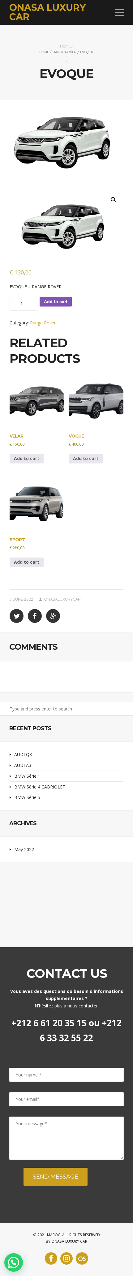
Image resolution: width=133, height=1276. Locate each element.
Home (65, 46)
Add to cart (55, 301)
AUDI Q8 (23, 754)
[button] (113, 199)
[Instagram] (66, 1258)
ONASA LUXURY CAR (47, 12)
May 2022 (24, 849)
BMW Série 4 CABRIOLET (39, 787)
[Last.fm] (82, 1258)
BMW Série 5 (27, 797)
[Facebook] (51, 1258)
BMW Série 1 (27, 776)
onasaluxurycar (62, 599)
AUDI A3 (22, 765)
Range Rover (64, 52)
